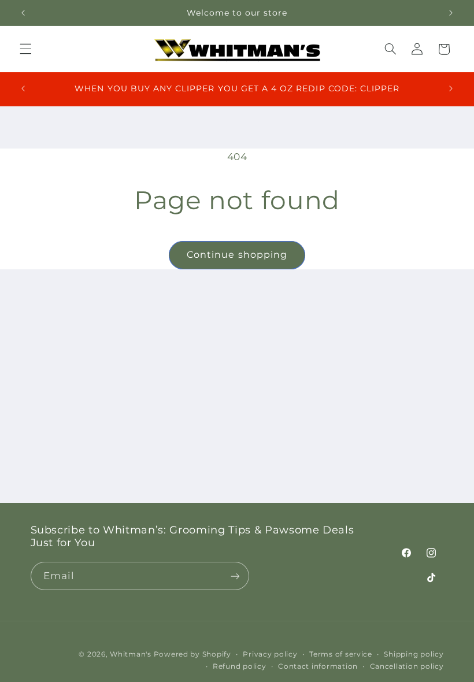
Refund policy (239, 666)
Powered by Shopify (192, 654)
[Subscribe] (234, 576)
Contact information (318, 666)
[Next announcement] (451, 12)
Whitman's (130, 654)
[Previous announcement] (23, 12)
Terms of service (340, 654)
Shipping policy (413, 654)
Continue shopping (237, 254)
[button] (25, 49)
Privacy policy (270, 654)
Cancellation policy (407, 666)
